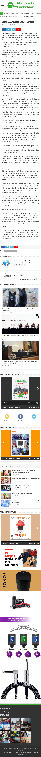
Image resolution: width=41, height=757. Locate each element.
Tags (18, 466)
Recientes (12, 466)
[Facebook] (20, 750)
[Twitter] (22, 750)
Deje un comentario (9, 26)
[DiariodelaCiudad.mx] (20, 5)
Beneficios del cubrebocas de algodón (22, 493)
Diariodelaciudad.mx (10, 251)
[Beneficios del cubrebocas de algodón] (6, 496)
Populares (4, 466)
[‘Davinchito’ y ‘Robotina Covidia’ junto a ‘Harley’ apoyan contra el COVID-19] (6, 488)
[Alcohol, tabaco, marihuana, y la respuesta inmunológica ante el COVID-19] (6, 473)
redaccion (6, 24)
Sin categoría (9, 16)
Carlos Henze (6, 752)
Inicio (3, 16)
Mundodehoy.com (11, 748)
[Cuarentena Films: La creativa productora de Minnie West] (6, 480)
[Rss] (18, 750)
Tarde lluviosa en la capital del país (28, 279)
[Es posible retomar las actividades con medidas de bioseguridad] (6, 503)
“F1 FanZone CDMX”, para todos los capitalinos (13, 275)
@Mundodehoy (5, 708)
